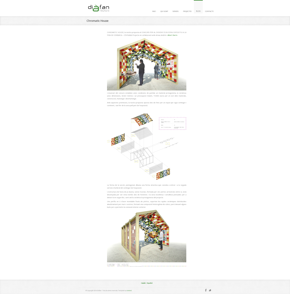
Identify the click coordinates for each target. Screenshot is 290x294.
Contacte (209, 11)
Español (149, 283)
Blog (198, 11)
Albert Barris (172, 35)
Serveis (176, 11)
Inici (154, 11)
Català (143, 283)
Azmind (129, 291)
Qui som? (164, 11)
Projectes (187, 11)
